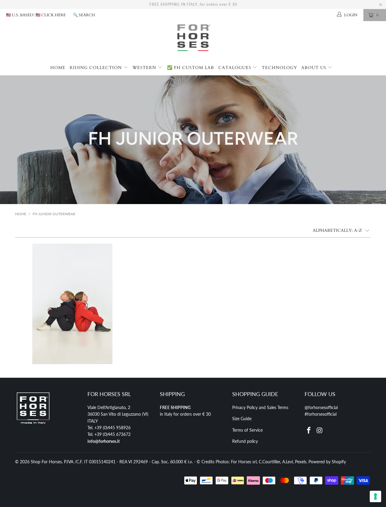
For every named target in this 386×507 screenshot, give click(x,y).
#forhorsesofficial (321, 414)
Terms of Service (247, 430)
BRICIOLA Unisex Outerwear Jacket (72, 304)
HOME (57, 68)
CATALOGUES (235, 68)
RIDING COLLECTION (96, 68)
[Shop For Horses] (193, 41)
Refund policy (245, 441)
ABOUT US (314, 68)
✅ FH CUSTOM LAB (190, 68)
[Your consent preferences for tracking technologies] (375, 496)
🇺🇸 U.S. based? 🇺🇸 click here (36, 15)
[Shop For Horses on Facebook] (309, 430)
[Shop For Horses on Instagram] (319, 430)
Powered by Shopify (327, 461)
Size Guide (242, 418)
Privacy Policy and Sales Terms (260, 407)
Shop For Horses (46, 461)
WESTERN (145, 68)
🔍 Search (84, 15)
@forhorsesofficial (321, 407)
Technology (279, 68)
